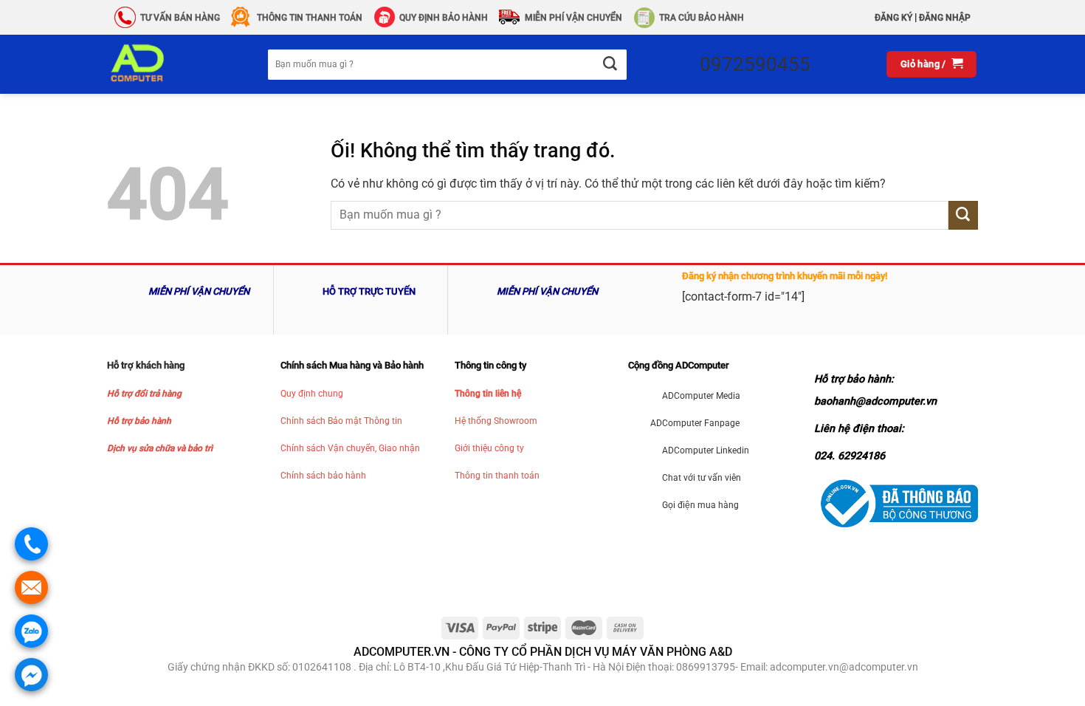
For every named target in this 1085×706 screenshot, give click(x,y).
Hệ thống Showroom (496, 421)
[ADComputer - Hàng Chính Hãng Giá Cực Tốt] (161, 64)
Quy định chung (311, 393)
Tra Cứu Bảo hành (701, 18)
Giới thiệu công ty (489, 448)
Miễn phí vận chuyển (573, 18)
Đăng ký (893, 18)
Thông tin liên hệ (488, 393)
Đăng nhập (945, 18)
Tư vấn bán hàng (180, 18)
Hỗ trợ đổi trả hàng (144, 393)
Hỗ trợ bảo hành (139, 421)
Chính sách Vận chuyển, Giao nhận (350, 448)
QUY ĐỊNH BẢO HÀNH (443, 18)
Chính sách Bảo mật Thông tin (341, 421)
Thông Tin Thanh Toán (309, 18)
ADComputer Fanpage (695, 423)
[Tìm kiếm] (609, 64)
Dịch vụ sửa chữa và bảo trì (160, 448)
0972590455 (755, 64)
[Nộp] (963, 215)
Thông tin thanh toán (497, 475)
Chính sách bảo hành (323, 475)
